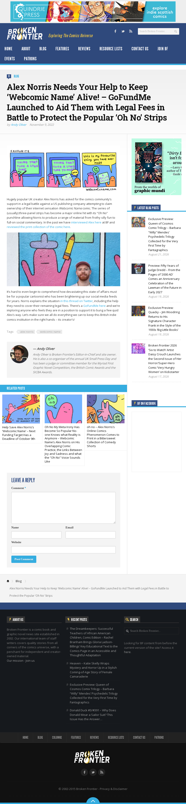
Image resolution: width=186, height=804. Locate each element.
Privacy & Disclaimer (113, 789)
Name (15, 527)
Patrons (30, 58)
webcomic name (50, 331)
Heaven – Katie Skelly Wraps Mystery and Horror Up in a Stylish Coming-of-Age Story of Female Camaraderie (93, 670)
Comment (18, 488)
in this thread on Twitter (76, 301)
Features (62, 48)
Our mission (15, 661)
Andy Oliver (18, 125)
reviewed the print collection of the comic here (38, 227)
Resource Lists (111, 48)
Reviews (84, 48)
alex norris (26, 331)
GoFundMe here (94, 306)
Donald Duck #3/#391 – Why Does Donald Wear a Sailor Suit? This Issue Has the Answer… (93, 714)
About (26, 48)
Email (69, 527)
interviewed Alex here (86, 222)
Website (16, 542)
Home (8, 48)
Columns (57, 737)
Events (10, 58)
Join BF (163, 48)
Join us (30, 661)
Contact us (140, 48)
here (127, 652)
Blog (42, 48)
